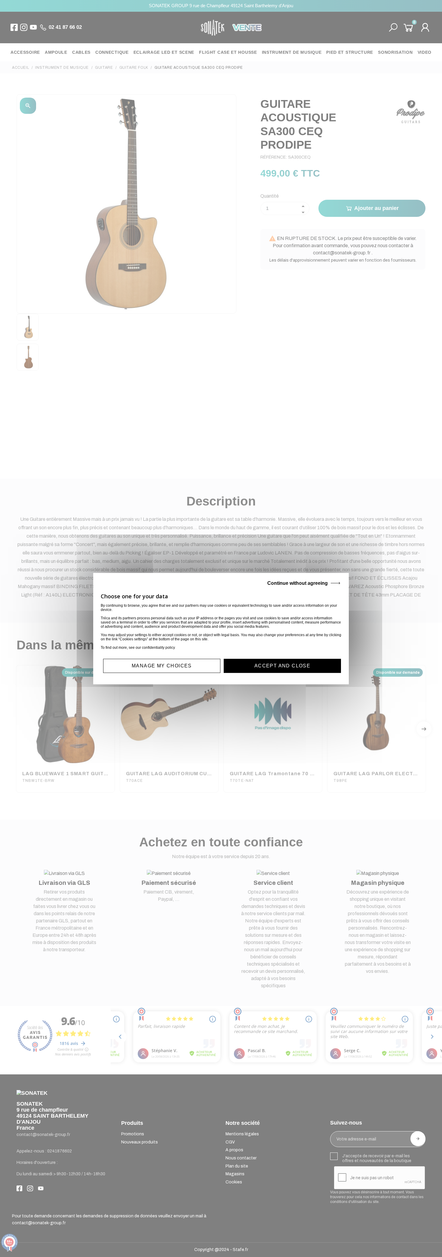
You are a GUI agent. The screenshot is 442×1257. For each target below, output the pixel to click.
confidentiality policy (158, 647)
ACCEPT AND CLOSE (282, 665)
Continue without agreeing (297, 583)
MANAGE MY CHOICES (162, 665)
